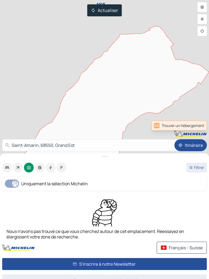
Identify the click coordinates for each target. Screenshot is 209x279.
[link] (195, 126)
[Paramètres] (202, 19)
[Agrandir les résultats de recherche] (104, 156)
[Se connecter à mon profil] (202, 7)
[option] (7, 167)
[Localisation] (202, 31)
